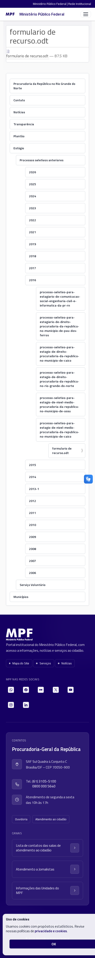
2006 (32, 572)
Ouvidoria (21, 819)
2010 (32, 524)
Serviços (45, 663)
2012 (32, 500)
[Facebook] (26, 690)
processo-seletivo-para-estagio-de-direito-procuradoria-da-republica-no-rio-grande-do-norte (59, 379)
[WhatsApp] (11, 690)
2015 (32, 464)
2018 (32, 256)
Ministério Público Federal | (50, 4)
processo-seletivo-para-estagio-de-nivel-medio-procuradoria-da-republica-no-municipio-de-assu (59, 404)
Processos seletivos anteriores (41, 160)
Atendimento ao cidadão (50, 819)
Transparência (23, 124)
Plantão (19, 136)
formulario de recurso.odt (27, 56)
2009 (32, 536)
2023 (32, 208)
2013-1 (34, 488)
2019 (32, 244)
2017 (32, 268)
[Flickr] (41, 690)
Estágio (18, 148)
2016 (32, 280)
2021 (32, 232)
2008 (32, 548)
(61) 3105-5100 (44, 781)
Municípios (20, 596)
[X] (56, 690)
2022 (32, 220)
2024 (32, 196)
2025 (32, 184)
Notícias (19, 112)
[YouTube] (71, 690)
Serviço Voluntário (33, 584)
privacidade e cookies (51, 931)
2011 (32, 512)
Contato (19, 100)
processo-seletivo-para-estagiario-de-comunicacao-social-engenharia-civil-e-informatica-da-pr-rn (60, 299)
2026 (32, 172)
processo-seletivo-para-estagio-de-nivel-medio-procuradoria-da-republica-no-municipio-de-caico (59, 430)
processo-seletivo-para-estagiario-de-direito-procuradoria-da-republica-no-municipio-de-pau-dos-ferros (59, 326)
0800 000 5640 (43, 786)
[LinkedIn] (26, 705)
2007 (32, 560)
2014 (32, 476)
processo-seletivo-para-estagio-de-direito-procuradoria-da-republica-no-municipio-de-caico (59, 354)
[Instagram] (11, 705)
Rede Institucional (79, 4)
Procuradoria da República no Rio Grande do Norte (44, 85)
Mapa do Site (20, 663)
